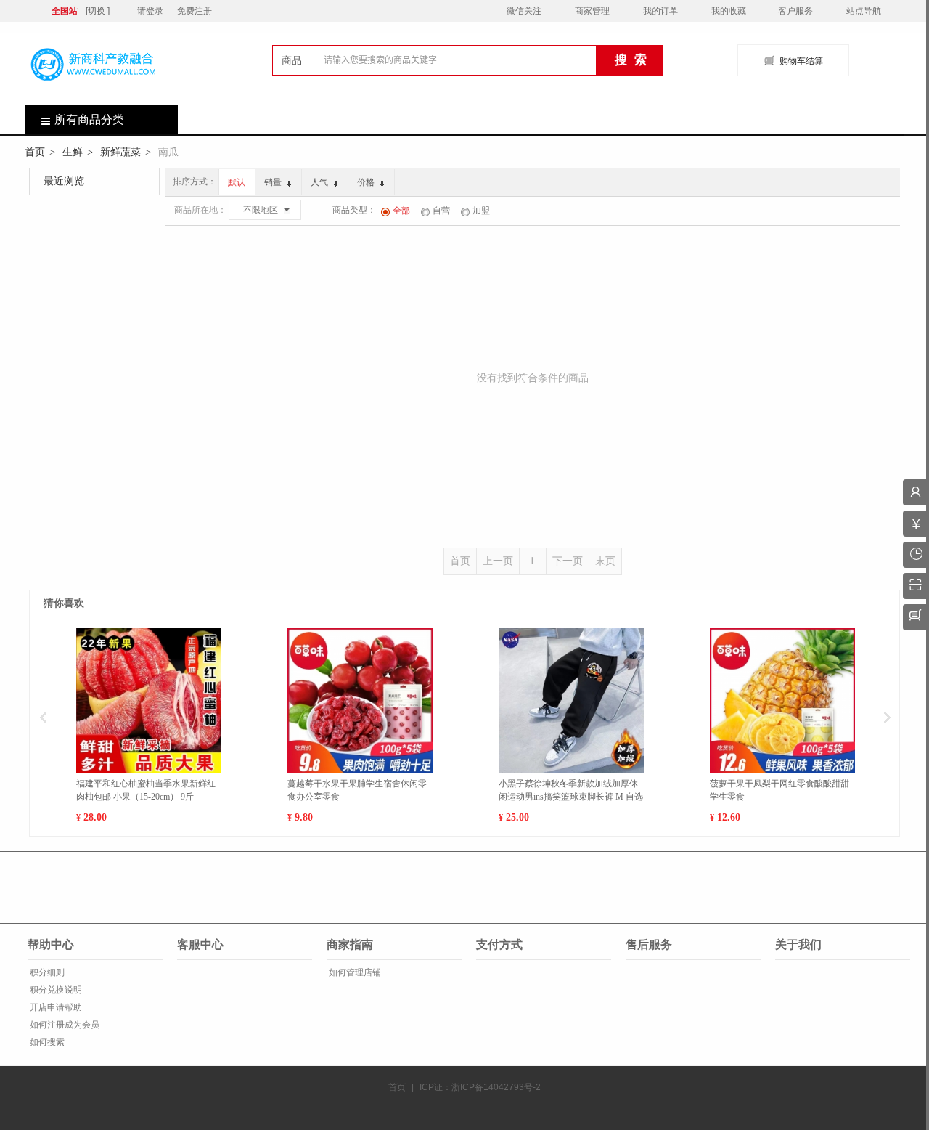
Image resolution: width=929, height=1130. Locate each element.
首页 (35, 152)
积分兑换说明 (55, 990)
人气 (320, 182)
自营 (441, 211)
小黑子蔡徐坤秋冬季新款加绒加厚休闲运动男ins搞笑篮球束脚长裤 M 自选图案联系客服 (571, 791)
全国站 (65, 11)
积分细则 (46, 972)
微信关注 (524, 11)
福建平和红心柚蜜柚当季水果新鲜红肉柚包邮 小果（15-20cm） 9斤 (146, 790)
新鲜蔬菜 (120, 152)
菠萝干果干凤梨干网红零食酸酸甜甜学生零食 (779, 790)
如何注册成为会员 (63, 1025)
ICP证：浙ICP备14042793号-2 (480, 1087)
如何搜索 (46, 1042)
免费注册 (194, 11)
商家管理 (592, 11)
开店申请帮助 (55, 1007)
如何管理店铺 (354, 972)
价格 (367, 182)
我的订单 (660, 11)
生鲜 (72, 152)
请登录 (150, 11)
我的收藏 (728, 11)
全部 (401, 211)
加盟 (481, 211)
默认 (236, 182)
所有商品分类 (89, 119)
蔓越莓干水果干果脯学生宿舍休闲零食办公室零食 (357, 790)
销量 (274, 182)
